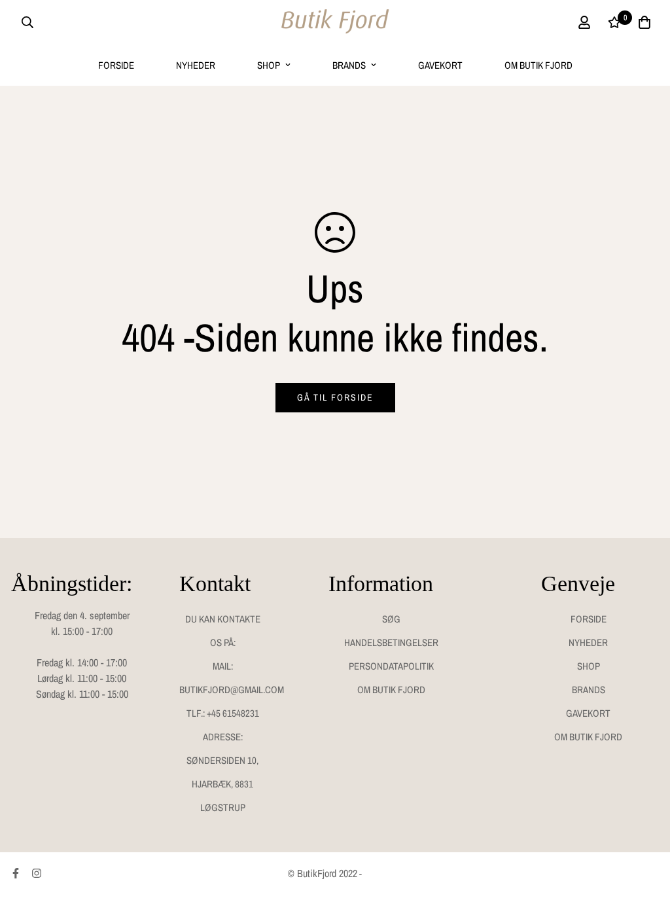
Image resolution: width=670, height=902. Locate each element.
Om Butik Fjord (538, 65)
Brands (349, 65)
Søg (391, 619)
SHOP (268, 65)
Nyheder (195, 65)
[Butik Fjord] (335, 22)
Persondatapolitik (391, 666)
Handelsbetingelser (391, 642)
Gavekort (440, 65)
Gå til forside (335, 397)
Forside (116, 65)
